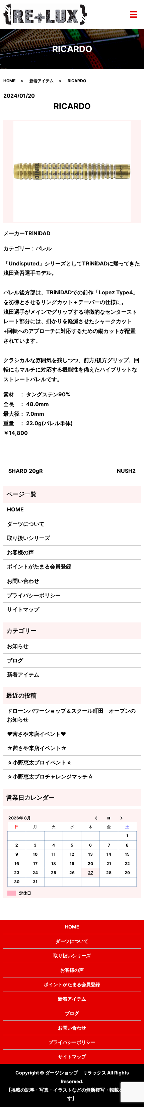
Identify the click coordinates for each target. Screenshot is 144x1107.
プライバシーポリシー (34, 595)
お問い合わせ (23, 580)
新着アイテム (41, 80)
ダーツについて (26, 523)
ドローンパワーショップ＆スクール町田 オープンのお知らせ (71, 715)
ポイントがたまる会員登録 (39, 566)
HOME (9, 80)
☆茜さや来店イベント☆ (37, 748)
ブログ (15, 660)
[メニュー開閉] (133, 14)
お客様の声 (20, 552)
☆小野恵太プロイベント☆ (39, 762)
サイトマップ (23, 609)
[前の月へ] (90, 817)
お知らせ (17, 646)
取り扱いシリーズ (28, 538)
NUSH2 (126, 470)
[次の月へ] (127, 817)
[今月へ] (109, 817)
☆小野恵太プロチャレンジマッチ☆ (50, 776)
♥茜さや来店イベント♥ (36, 734)
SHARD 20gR (25, 470)
